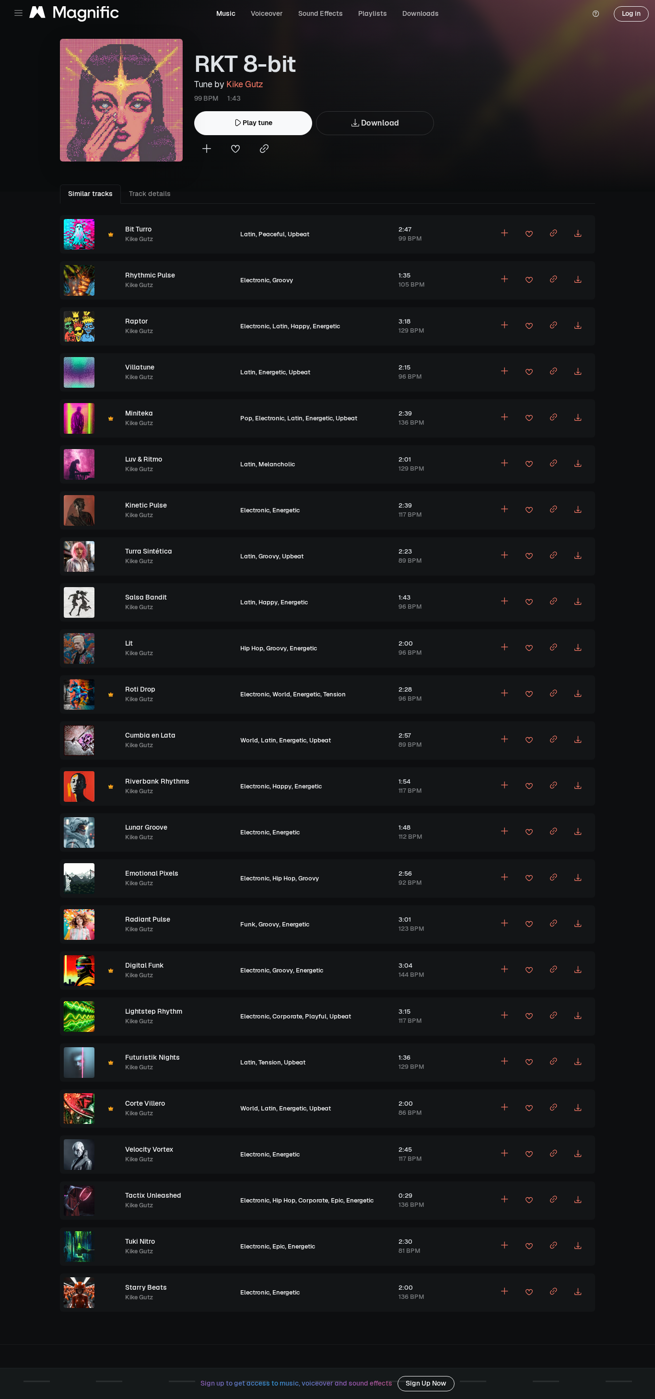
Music (225, 13)
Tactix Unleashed (153, 1195)
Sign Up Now (426, 1383)
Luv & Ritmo (143, 459)
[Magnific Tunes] (74, 14)
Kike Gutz (244, 84)
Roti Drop (140, 689)
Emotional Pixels (151, 873)
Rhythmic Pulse (150, 275)
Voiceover (267, 13)
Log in (631, 13)
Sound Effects (320, 13)
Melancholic (276, 464)
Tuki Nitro (140, 1241)
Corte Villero (145, 1103)
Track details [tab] (150, 193)
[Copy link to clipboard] (264, 150)
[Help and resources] (595, 14)
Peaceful (271, 234)
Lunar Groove (146, 827)
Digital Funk (144, 965)
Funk (248, 924)
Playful (316, 1016)
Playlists (372, 13)
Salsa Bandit (146, 597)
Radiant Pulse (147, 919)
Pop (246, 418)
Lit (129, 643)
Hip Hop (251, 648)
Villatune (139, 367)
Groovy (282, 280)
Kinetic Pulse (146, 505)
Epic (337, 1200)
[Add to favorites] (235, 150)
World (281, 694)
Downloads (420, 13)
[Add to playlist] (206, 150)
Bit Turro (138, 229)
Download (379, 123)
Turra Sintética (148, 551)
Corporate (287, 1016)
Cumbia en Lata (150, 735)
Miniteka (139, 413)
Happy (300, 326)
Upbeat (298, 234)
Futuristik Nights (152, 1057)
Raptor (136, 321)
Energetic (326, 326)
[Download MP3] (577, 234)
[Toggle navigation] (18, 13)
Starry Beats (146, 1287)
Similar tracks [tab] (90, 193)
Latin (248, 234)
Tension (334, 694)
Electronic (254, 280)
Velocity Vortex (149, 1149)
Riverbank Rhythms (157, 781)
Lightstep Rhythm (153, 1011)
